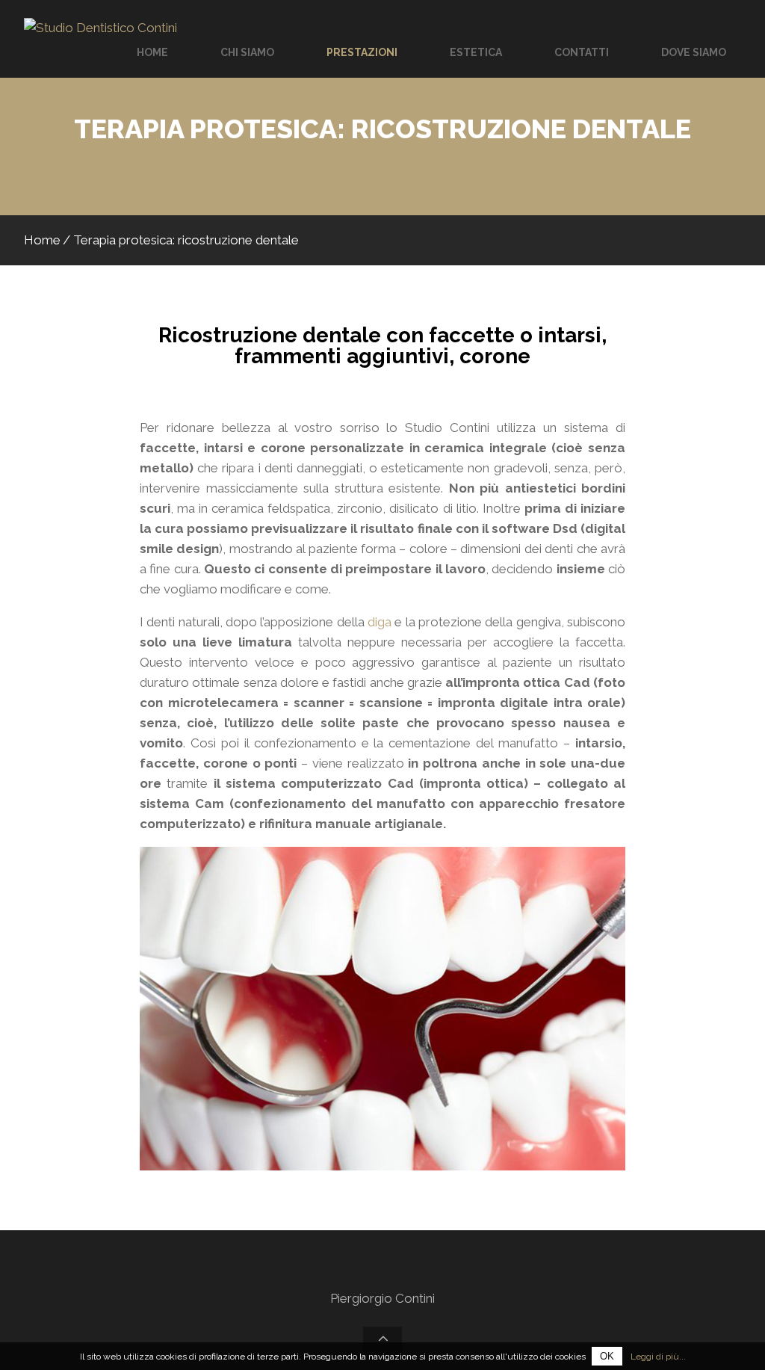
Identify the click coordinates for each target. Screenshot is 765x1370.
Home (42, 239)
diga (379, 621)
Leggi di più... (658, 1356)
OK (607, 1356)
